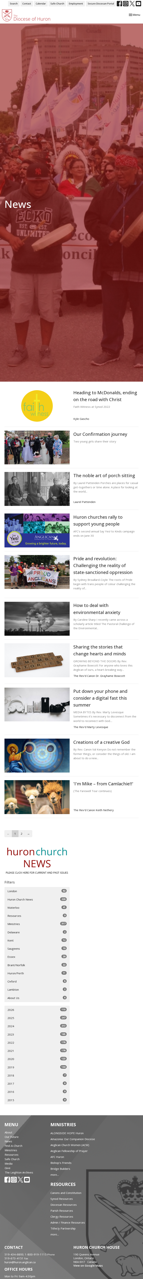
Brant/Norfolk (36, 965)
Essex (36, 957)
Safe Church (57, 3)
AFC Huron (57, 1157)
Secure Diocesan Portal (101, 3)
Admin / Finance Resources (67, 1222)
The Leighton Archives (19, 1172)
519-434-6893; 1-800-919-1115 (25, 1254)
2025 (36, 1018)
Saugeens (36, 948)
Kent (36, 940)
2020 (36, 1059)
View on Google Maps (88, 1265)
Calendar (41, 3)
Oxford (36, 981)
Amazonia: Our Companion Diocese (72, 1139)
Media (8, 1163)
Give (7, 1168)
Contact (26, 3)
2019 (36, 1067)
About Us (36, 998)
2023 (36, 1034)
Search (14, 3)
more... (54, 1174)
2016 (36, 1092)
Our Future (12, 1137)
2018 (36, 1075)
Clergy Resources (61, 1216)
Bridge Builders (60, 1169)
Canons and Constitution (65, 1193)
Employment (76, 3)
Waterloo (36, 907)
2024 (36, 1026)
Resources (36, 916)
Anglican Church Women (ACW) (69, 1145)
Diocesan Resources (63, 1204)
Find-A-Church (13, 1146)
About (8, 1132)
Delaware (36, 932)
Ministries (36, 924)
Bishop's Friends (61, 1163)
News (8, 1141)
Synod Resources (61, 1199)
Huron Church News (36, 899)
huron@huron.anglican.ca (20, 1262)
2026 (36, 1010)
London (36, 891)
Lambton (36, 989)
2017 (36, 1083)
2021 (36, 1051)
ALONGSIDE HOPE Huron (67, 1133)
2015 (36, 1100)
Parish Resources (61, 1210)
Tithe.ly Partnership (63, 1228)
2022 (36, 1042)
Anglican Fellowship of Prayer (69, 1151)
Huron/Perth (36, 973)
